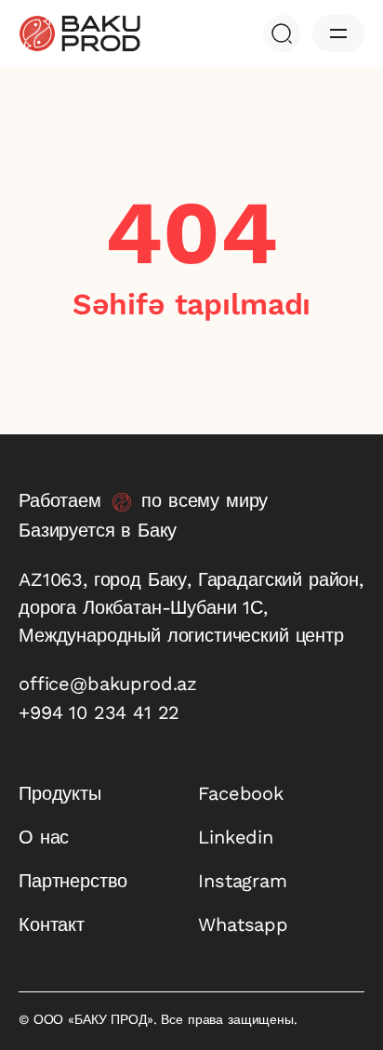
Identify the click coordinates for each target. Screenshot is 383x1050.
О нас (44, 837)
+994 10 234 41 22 (99, 712)
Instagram (242, 881)
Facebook (241, 793)
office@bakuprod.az (108, 683)
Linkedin (235, 837)
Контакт (52, 924)
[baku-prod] (79, 33)
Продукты (60, 793)
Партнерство (73, 881)
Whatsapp (243, 924)
